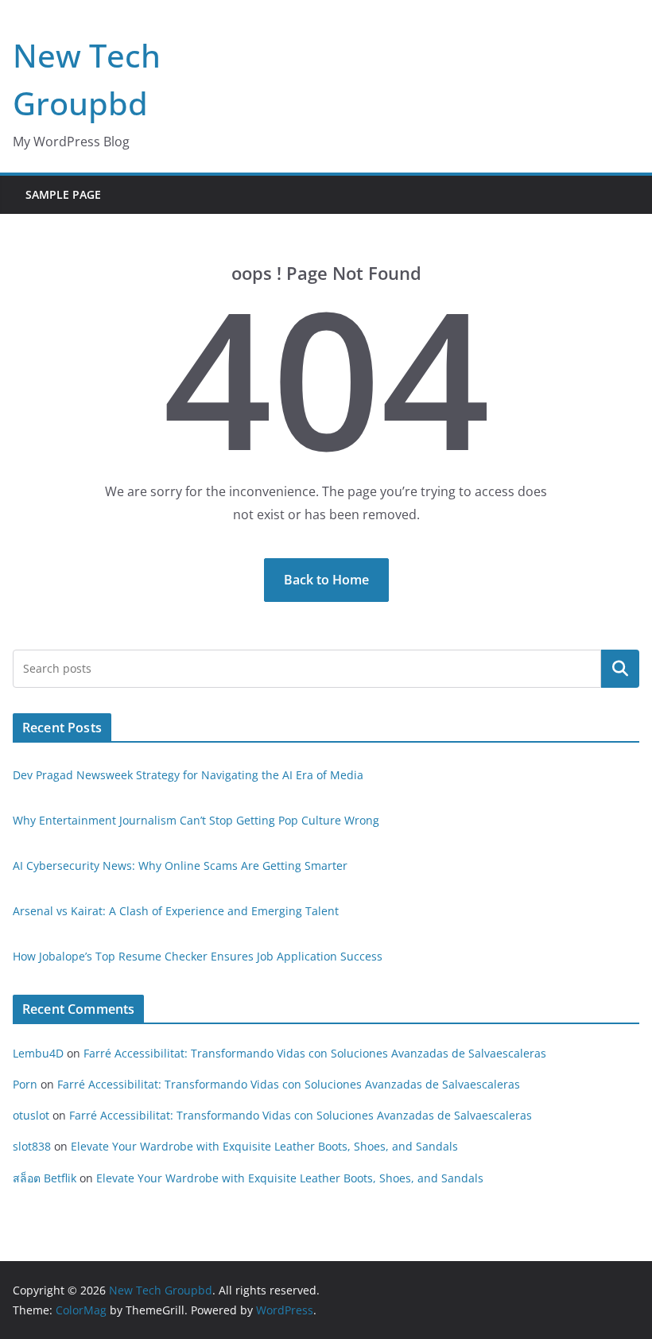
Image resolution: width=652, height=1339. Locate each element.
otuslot (31, 1115)
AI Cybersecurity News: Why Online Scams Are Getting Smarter (180, 865)
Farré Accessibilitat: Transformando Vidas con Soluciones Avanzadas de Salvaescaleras (314, 1053)
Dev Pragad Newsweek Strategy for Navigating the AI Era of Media (188, 774)
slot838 (32, 1146)
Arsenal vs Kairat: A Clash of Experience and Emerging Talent (176, 910)
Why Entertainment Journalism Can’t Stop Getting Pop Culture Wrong (196, 820)
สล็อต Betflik (44, 1178)
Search (620, 668)
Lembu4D (38, 1053)
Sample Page (63, 194)
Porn (25, 1084)
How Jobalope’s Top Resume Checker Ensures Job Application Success (197, 956)
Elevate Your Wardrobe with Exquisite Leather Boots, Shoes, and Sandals (264, 1146)
